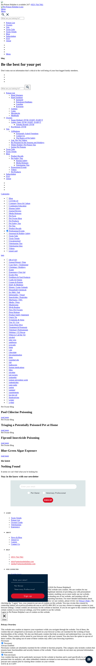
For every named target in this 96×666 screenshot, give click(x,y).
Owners (9, 25)
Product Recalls (17, 156)
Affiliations (15, 131)
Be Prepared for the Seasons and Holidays (27, 142)
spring (11, 387)
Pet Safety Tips (17, 158)
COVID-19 (13, 201)
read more (5, 417)
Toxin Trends (11, 32)
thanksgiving (14, 397)
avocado (12, 345)
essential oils (14, 360)
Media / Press (14, 302)
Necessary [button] (5, 641)
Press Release (14, 312)
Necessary (8, 643)
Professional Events (18, 167)
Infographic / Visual (17, 295)
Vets (7, 27)
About (8, 41)
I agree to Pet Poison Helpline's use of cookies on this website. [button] (25, 612)
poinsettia (12, 377)
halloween (13, 365)
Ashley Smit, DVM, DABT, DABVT (26, 122)
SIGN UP (48, 500)
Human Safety (21, 161)
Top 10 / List (14, 322)
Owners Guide (17, 522)
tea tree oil (13, 395)
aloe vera (12, 340)
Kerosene (20, 106)
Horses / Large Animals (18, 287)
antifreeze (13, 342)
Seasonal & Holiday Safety (19, 233)
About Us (15, 540)
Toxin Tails (10, 29)
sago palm (13, 385)
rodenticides (13, 382)
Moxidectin (15, 113)
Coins (13, 111)
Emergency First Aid (17, 272)
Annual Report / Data (17, 262)
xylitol (11, 402)
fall (10, 362)
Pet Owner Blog (15, 218)
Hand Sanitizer (17, 97)
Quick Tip (13, 317)
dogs (11, 357)
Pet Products (16, 172)
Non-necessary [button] (7, 652)
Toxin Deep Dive (16, 325)
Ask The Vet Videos (19, 140)
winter (11, 400)
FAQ (8, 38)
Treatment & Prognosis (18, 327)
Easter (11, 270)
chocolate (12, 352)
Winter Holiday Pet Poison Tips (23, 145)
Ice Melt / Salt (14, 292)
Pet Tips (12, 226)
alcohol (12, 337)
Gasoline (19, 104)
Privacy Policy (84, 601)
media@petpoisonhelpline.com (23, 564)
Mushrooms (13, 305)
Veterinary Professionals (18, 330)
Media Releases (22, 163)
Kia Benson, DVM (18, 127)
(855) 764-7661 (37, 5)
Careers (14, 542)
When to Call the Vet (17, 335)
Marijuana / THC (16, 300)
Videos (13, 170)
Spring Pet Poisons (18, 147)
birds (11, 347)
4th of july (13, 260)
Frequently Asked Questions (27, 133)
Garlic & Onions (15, 280)
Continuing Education (17, 206)
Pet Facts (12, 216)
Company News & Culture (19, 203)
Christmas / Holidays (17, 267)
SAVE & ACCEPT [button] (8, 664)
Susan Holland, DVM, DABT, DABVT (27, 120)
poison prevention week (18, 380)
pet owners (13, 375)
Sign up (28, 596)
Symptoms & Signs (16, 320)
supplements (14, 392)
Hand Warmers (17, 95)
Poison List (10, 23)
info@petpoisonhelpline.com (22, 561)
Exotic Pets (13, 275)
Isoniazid (19, 100)
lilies (11, 370)
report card (13, 251)
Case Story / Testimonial (18, 265)
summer (12, 390)
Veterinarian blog (15, 246)
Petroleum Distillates (24, 102)
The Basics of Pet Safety (25, 138)
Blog (8, 34)
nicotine (12, 372)
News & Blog (16, 537)
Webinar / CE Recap (17, 332)
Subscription (11, 36)
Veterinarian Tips (22, 165)
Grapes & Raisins (16, 282)
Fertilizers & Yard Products (19, 277)
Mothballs (15, 115)
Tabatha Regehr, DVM (25, 124)
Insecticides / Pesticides (18, 297)
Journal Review (15, 211)
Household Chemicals (17, 290)
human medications (16, 367)
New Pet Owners (16, 310)
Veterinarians (16, 525)
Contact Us (20, 136)
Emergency (15, 527)
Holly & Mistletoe (16, 285)
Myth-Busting (14, 307)
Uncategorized (14, 241)
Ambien (14, 109)
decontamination (15, 355)
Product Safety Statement (19, 315)
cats (10, 350)
